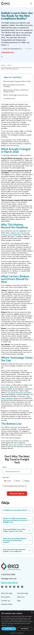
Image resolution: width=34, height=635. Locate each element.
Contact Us (5, 601)
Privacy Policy (6, 604)
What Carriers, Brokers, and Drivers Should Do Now (15, 90)
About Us (20, 597)
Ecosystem (5, 597)
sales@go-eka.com (8, 578)
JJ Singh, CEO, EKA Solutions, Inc (12, 48)
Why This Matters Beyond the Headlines (14, 85)
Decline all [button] (24, 628)
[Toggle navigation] (31, 3)
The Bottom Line (9, 98)
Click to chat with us (9, 582)
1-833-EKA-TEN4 (8, 574)
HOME (3, 65)
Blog (19, 601)
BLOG (9, 65)
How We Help (22, 593)
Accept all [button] (8, 628)
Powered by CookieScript (17, 633)
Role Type (6, 477)
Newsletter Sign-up (17, 494)
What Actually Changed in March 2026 (16, 81)
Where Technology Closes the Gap (15, 95)
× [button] (32, 612)
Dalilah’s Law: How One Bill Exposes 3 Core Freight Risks (15, 234)
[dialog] (17, 623)
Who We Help (6, 593)
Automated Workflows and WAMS (19, 392)
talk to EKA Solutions (16, 445)
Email (5, 467)
